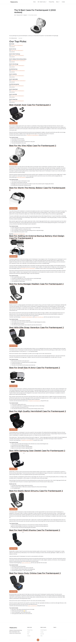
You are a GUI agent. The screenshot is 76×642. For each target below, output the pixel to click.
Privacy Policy (51, 1)
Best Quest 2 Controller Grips (19, 234)
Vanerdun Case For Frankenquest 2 (18, 70)
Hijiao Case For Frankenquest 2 (17, 50)
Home (34, 1)
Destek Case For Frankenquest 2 (17, 85)
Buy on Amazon (13, 123)
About (28, 631)
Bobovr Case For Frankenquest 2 (17, 55)
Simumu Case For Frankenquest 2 (17, 90)
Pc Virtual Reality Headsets (32, 15)
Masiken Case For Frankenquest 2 (17, 65)
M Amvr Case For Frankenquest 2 (17, 75)
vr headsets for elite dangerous (32, 135)
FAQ (28, 633)
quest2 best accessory (21, 177)
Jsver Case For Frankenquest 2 (17, 45)
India (41, 635)
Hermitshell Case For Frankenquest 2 (18, 80)
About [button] (57, 1)
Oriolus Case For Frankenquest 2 (17, 100)
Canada (41, 631)
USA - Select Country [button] (42, 1)
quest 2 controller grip (39, 317)
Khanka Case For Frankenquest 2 (17, 95)
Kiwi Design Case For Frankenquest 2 (18, 60)
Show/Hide (20, 38)
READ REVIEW (12, 46)
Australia (42, 633)
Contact (63, 1)
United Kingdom (43, 630)
